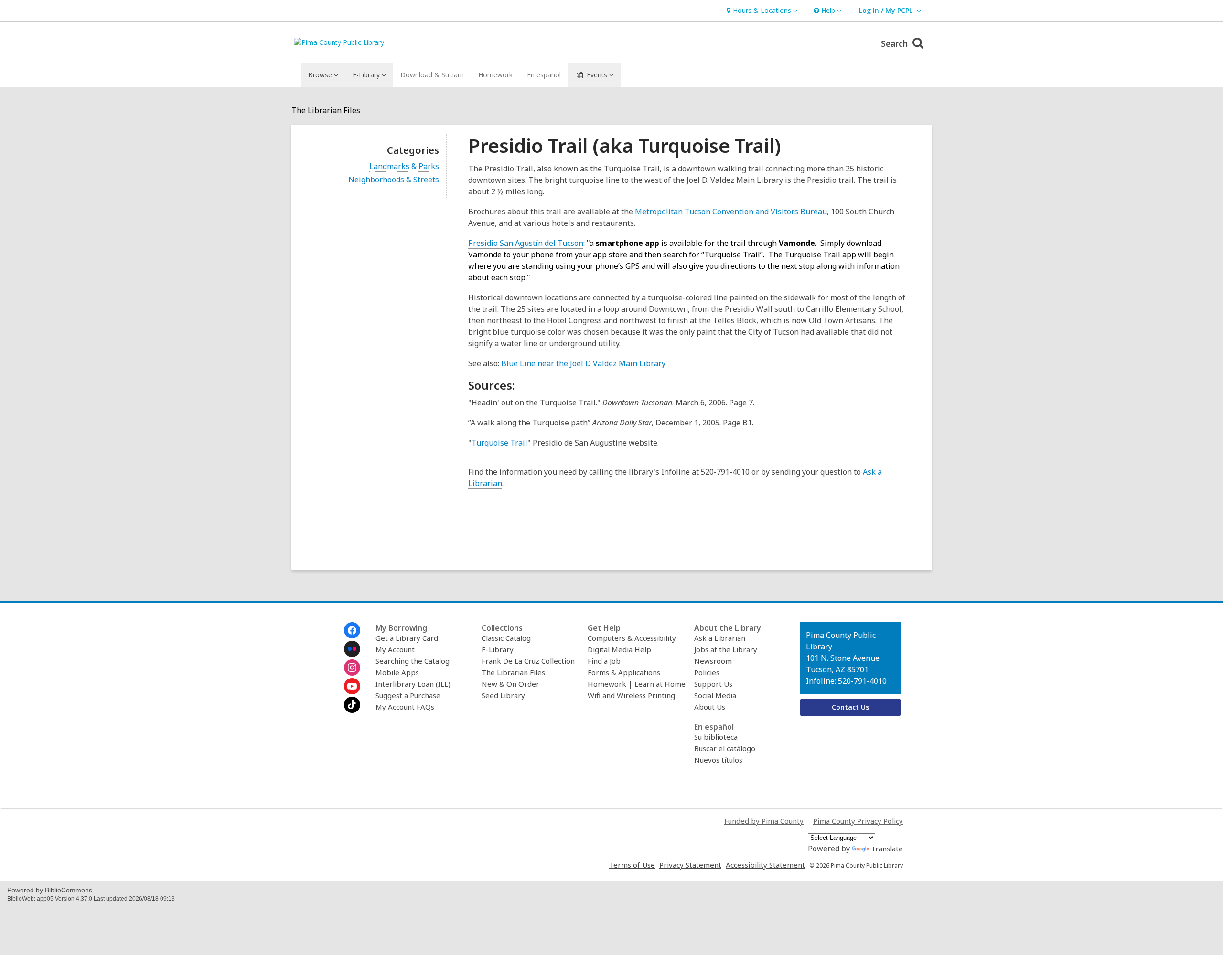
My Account (395, 649)
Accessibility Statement (765, 865)
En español (544, 74)
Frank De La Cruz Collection (528, 661)
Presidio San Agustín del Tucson (525, 243)
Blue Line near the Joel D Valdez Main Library (583, 363)
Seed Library (503, 695)
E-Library (498, 649)
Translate (887, 848)
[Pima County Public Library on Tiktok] (352, 705)
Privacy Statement (690, 865)
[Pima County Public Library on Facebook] (352, 630)
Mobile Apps (397, 672)
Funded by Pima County (764, 821)
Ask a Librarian (719, 638)
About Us (709, 706)
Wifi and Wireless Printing (631, 695)
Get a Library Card (406, 638)
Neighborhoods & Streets (393, 179)
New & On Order (510, 684)
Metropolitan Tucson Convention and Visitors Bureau (731, 211)
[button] (760, 10)
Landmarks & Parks (404, 166)
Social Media (715, 695)
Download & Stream (432, 74)
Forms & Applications (624, 672)
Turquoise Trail (499, 442)
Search (895, 43)
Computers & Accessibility (632, 638)
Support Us (713, 684)
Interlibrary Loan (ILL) (413, 684)
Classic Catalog (506, 638)
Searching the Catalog (412, 661)
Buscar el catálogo (724, 748)
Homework (495, 74)
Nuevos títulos (718, 759)
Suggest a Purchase (407, 695)
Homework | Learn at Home (637, 684)
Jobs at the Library (725, 649)
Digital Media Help (619, 649)
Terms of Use (632, 865)
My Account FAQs (404, 706)
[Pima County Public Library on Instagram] (352, 667)
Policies (706, 672)
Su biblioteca (716, 737)
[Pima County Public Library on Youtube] (352, 686)
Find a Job (604, 661)
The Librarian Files (325, 110)
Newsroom (713, 661)
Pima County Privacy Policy (858, 821)
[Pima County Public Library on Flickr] (352, 649)
